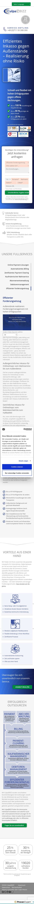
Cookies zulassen (17, 467)
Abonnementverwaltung (19, 280)
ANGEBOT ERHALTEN (22, 687)
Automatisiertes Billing (20, 269)
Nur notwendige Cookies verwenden (17, 473)
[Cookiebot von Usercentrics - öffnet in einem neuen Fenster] (24, 429)
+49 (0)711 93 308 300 (17, 30)
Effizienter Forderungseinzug (17, 288)
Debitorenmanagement (19, 284)
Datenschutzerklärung (21, 199)
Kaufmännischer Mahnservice (17, 276)
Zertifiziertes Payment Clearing (17, 273)
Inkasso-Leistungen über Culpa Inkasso (14, 889)
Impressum (21, 885)
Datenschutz (6, 887)
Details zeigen (23, 461)
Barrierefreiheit (17, 887)
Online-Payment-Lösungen (18, 265)
